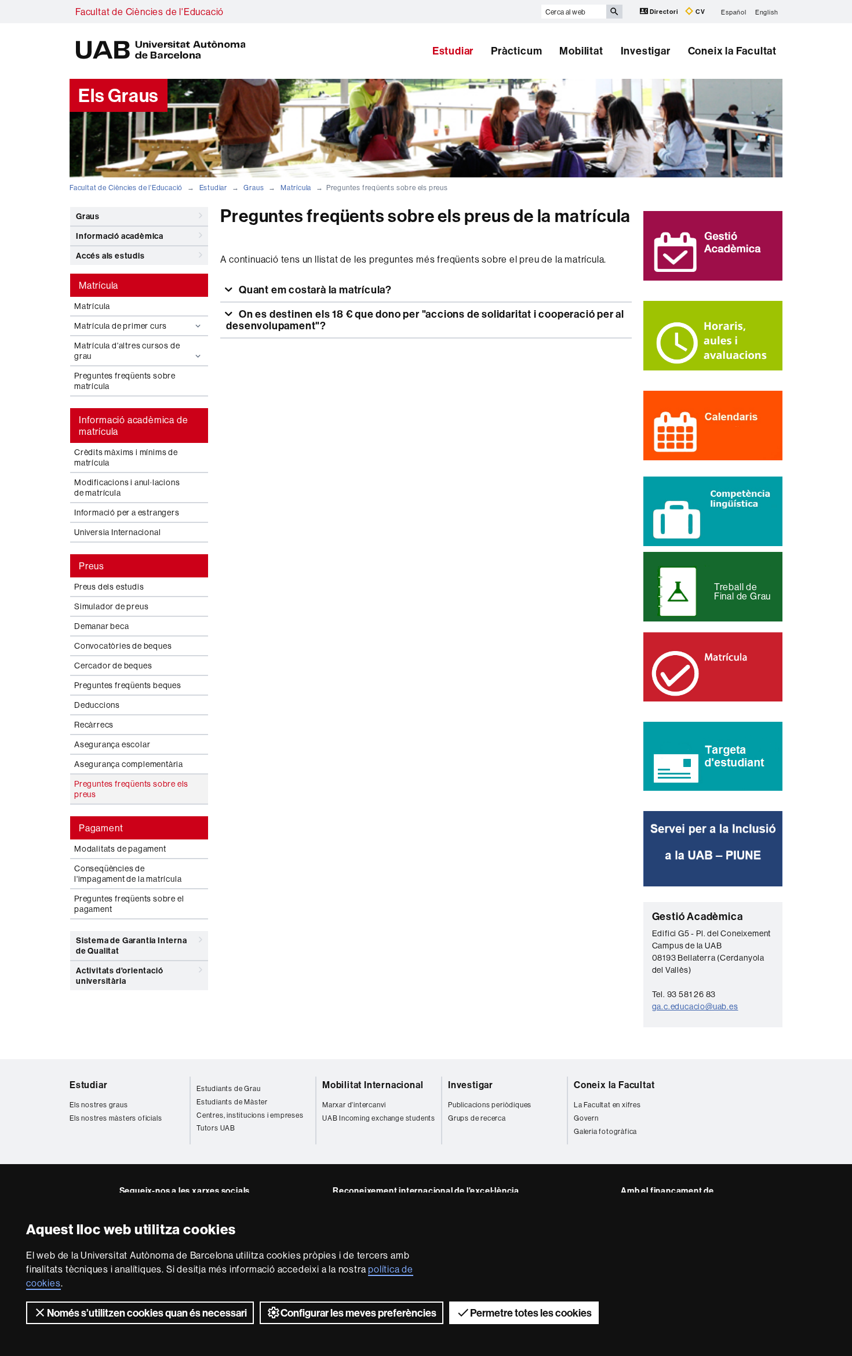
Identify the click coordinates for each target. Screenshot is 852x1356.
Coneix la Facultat (732, 50)
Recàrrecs (94, 724)
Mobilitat (581, 50)
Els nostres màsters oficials (116, 1118)
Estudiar (453, 50)
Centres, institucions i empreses (250, 1115)
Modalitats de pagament (120, 849)
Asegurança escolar (112, 744)
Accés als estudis (110, 255)
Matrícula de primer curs (120, 326)
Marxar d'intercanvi (354, 1104)
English (766, 12)
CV (699, 12)
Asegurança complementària (128, 764)
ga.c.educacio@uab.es (695, 1006)
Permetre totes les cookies (531, 1312)
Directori (664, 12)
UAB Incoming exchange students (378, 1118)
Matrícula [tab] (98, 285)
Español (734, 12)
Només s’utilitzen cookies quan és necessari (147, 1312)
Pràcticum (516, 50)
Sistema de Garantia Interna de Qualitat (131, 945)
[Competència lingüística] (712, 511)
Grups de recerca (477, 1118)
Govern (586, 1118)
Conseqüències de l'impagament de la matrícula (127, 873)
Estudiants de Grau (228, 1088)
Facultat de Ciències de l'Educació (149, 11)
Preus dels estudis (109, 586)
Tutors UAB (215, 1128)
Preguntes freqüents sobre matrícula (125, 380)
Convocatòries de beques (123, 646)
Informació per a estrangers (127, 512)
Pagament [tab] (101, 828)
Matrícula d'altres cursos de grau (127, 350)
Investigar (646, 50)
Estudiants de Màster (232, 1101)
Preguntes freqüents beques (127, 685)
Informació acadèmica (119, 236)
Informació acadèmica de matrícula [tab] (133, 425)
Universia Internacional (117, 532)
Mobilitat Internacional (372, 1084)
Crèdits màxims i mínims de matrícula (126, 457)
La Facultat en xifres (607, 1104)
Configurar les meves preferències (358, 1312)
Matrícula (296, 187)
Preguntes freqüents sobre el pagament (129, 903)
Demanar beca (101, 626)
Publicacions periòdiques (489, 1104)
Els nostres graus (99, 1104)
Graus (253, 187)
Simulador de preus (111, 606)
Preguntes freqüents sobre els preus (131, 789)
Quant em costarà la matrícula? (314, 289)
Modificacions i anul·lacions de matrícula (127, 487)
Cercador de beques (113, 665)
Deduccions (97, 705)
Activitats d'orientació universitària (119, 975)
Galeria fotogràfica (605, 1131)
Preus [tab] (91, 566)
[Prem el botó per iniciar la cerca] (614, 12)
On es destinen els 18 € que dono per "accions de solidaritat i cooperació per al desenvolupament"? (425, 319)
